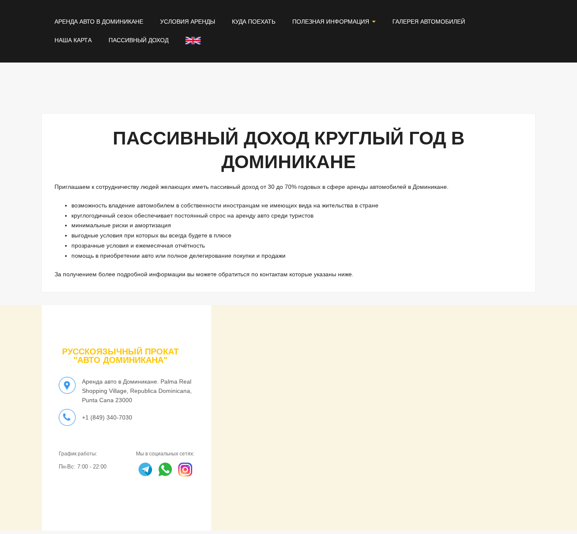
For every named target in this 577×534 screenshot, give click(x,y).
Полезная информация (330, 21)
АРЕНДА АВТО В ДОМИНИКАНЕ (98, 21)
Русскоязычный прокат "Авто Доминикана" (120, 356)
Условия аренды (187, 21)
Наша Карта (73, 40)
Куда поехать (253, 21)
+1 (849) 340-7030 (107, 417)
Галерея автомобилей (428, 21)
